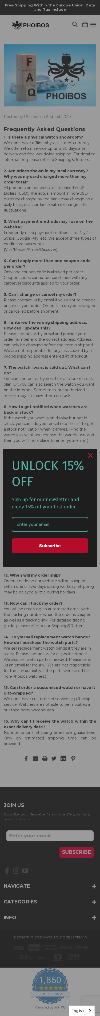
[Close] (90, 455)
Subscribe (50, 545)
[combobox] (82, 1011)
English (78, 1011)
